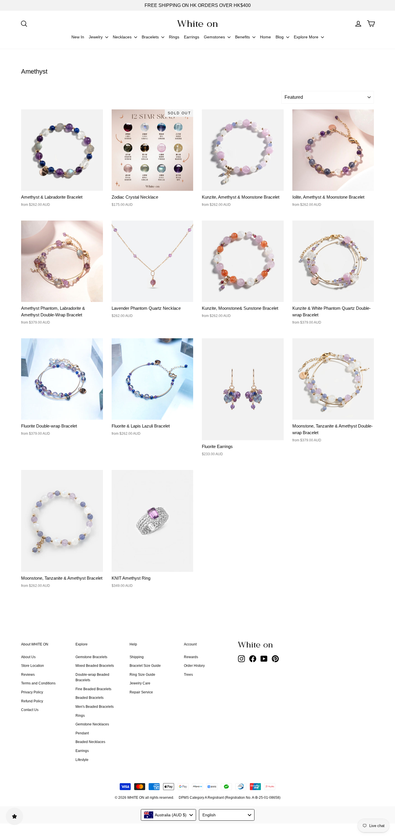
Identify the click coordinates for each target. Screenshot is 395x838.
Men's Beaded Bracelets (94, 707)
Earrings (191, 37)
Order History (194, 666)
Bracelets (151, 37)
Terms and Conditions (38, 683)
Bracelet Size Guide (145, 666)
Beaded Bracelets (89, 698)
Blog (280, 37)
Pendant (82, 733)
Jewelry (96, 37)
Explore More (307, 37)
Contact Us (29, 710)
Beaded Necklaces (90, 742)
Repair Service (141, 692)
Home (265, 37)
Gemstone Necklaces (92, 724)
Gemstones (215, 37)
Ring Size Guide (142, 675)
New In (77, 37)
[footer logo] (270, 644)
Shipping (137, 657)
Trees (188, 675)
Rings (174, 37)
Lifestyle (81, 760)
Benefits (243, 37)
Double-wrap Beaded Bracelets (92, 677)
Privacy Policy (32, 692)
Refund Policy (32, 701)
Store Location (32, 666)
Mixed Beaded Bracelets (94, 666)
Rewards (191, 657)
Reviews (28, 675)
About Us (28, 657)
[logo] (197, 23)
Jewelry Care (140, 683)
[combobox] (168, 815)
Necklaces (123, 37)
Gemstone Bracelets (91, 657)
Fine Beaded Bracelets (93, 689)
